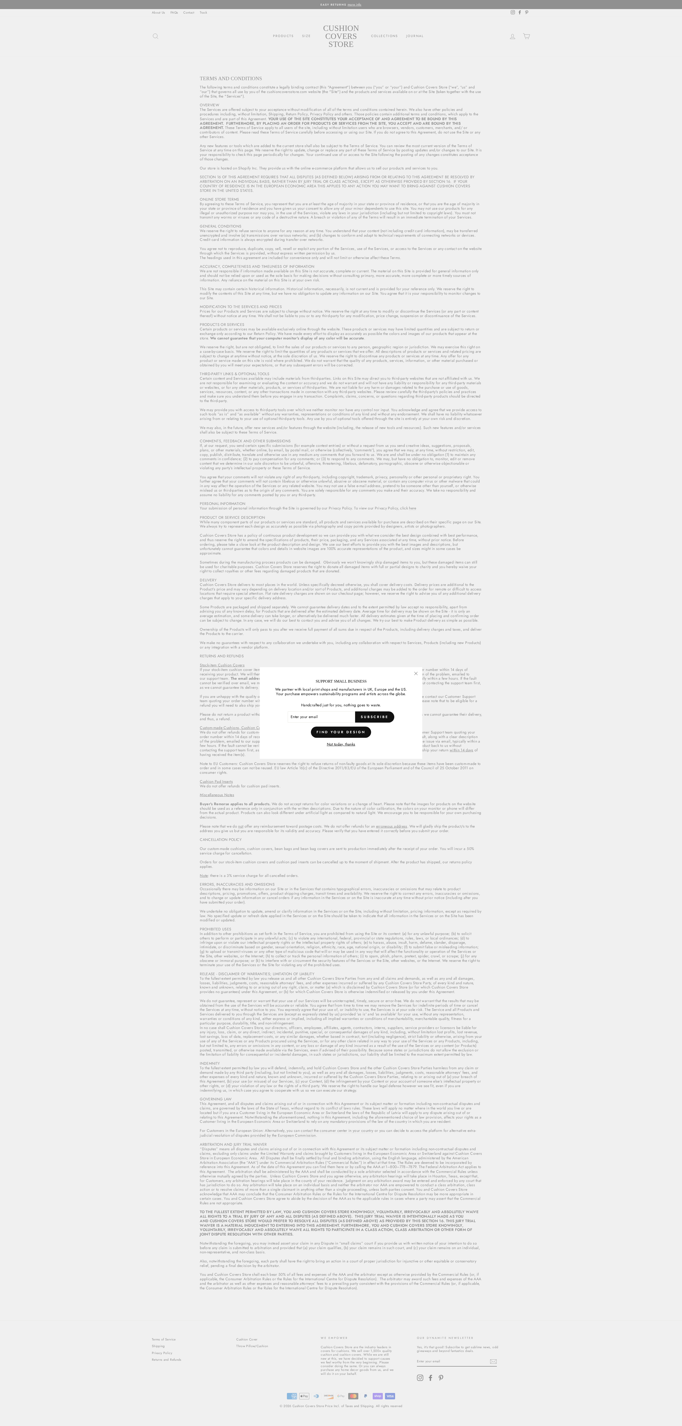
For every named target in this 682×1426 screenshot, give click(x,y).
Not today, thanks (341, 744)
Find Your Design (341, 732)
